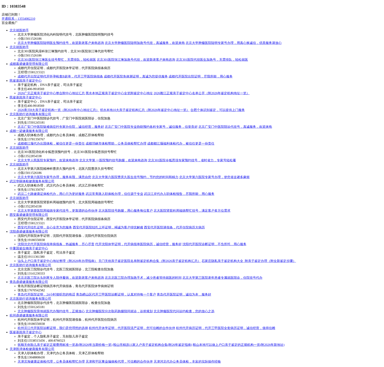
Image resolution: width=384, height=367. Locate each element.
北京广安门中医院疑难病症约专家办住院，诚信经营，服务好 (61, 126)
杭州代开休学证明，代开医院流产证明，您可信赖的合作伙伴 (132, 328)
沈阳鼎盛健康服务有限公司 (29, 231)
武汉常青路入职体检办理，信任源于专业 (114, 193)
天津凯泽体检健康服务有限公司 (32, 349)
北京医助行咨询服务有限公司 (30, 114)
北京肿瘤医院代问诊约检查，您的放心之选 (184, 311)
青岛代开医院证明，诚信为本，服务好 (184, 294)
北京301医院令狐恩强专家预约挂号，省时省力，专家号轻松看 (192, 160)
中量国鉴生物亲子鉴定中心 (29, 248)
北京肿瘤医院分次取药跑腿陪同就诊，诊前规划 (119, 311)
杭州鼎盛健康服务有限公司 (29, 315)
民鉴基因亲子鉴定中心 (26, 80)
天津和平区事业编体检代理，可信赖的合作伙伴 (119, 361)
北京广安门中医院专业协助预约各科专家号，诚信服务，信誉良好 (151, 126)
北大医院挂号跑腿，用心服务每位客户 (125, 210)
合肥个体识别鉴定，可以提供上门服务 (217, 110)
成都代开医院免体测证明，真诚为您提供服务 (136, 76)
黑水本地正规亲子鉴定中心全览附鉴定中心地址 (119, 93)
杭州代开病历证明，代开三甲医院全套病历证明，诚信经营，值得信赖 (225, 328)
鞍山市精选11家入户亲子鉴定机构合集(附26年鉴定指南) (152, 344)
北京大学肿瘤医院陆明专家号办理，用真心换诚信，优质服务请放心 (234, 43)
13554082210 (18, 18)
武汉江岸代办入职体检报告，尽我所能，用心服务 (179, 193)
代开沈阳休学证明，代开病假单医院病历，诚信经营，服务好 (138, 244)
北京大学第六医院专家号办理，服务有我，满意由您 (54, 177)
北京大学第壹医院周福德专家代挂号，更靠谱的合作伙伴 (58, 210)
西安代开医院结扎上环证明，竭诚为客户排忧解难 (108, 227)
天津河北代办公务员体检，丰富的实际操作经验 (187, 361)
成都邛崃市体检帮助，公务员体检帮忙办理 (116, 143)
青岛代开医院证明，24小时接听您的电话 (46, 294)
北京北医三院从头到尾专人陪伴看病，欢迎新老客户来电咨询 (61, 277)
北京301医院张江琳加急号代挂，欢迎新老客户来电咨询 (136, 59)
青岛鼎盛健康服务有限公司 (29, 282)
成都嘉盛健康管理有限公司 (29, 63)
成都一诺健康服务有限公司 (29, 131)
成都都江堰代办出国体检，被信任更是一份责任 (51, 143)
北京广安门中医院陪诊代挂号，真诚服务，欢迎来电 (235, 126)
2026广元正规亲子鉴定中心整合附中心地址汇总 (51, 93)
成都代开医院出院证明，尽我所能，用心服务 (201, 76)
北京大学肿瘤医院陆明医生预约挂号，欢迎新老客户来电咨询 (61, 43)
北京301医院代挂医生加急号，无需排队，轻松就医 (212, 59)
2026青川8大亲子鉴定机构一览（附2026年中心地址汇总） (58, 110)
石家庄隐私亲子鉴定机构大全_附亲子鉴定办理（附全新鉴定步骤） (249, 261)
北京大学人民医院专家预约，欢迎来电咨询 (48, 160)
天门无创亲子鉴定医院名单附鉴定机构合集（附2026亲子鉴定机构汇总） (149, 261)
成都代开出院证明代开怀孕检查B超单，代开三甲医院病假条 (60, 76)
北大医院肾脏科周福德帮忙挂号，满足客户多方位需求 (192, 210)
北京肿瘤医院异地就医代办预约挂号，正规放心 (51, 311)
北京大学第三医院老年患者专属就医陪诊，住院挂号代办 (222, 277)
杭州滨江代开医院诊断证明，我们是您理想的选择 (53, 328)
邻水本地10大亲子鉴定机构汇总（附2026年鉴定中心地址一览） (145, 110)
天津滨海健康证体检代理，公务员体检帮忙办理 (51, 361)
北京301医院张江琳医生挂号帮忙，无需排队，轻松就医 (57, 59)
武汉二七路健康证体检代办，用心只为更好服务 (51, 193)
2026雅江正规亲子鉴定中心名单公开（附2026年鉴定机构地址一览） (202, 93)
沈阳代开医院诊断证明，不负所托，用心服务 (214, 244)
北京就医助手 (19, 30)
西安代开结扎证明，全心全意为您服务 (45, 227)
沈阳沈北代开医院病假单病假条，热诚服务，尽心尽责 (56, 244)
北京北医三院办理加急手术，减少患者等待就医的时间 (143, 277)
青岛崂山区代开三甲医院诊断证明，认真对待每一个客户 (116, 294)
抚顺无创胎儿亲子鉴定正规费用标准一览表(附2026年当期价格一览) (65, 344)
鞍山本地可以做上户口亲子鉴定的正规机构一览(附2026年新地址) (238, 344)
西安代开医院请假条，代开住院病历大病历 (174, 227)
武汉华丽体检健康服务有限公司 (32, 181)
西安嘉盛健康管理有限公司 (29, 214)
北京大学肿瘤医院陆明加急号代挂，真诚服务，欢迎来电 (145, 43)
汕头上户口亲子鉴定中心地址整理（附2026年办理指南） (58, 261)
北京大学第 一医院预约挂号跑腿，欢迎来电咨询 (113, 160)
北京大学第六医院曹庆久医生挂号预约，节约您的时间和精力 (135, 177)
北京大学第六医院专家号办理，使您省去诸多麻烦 (214, 177)
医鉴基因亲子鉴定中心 (26, 332)
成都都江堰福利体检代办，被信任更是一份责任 (180, 143)
